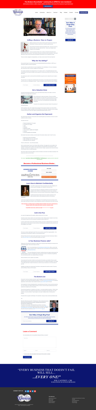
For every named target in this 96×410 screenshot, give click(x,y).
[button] (49, 12)
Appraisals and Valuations (52, 398)
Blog (61, 12)
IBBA (46, 306)
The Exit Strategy (74, 402)
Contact (71, 12)
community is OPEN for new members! (48, 2)
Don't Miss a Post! (50, 85)
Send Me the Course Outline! (49, 177)
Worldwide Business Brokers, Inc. (23, 404)
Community (42, 12)
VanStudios (28, 405)
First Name (49, 168)
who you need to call (27, 237)
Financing (73, 399)
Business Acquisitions (52, 401)
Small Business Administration (44, 247)
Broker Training (51, 399)
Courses (76, 12)
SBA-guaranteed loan (31, 249)
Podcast (65, 12)
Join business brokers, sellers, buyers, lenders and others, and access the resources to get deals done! (48, 4)
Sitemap (19, 405)
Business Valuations (52, 402)
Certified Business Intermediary (26, 307)
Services (55, 12)
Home (36, 12)
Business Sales (51, 400)
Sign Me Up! (51, 321)
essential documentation (48, 280)
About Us (49, 12)
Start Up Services (74, 401)
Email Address (49, 172)
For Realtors (83, 12)
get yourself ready (44, 281)
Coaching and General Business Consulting (78, 398)
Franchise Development (75, 400)
